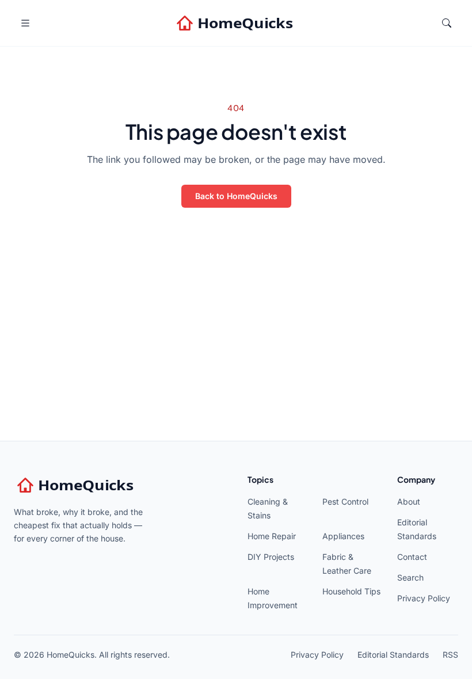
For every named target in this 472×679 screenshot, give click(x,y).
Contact (412, 557)
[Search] (446, 23)
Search (410, 577)
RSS (450, 654)
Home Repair (272, 536)
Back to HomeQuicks (236, 196)
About (408, 501)
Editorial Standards (393, 654)
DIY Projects (271, 557)
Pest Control (345, 501)
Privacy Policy (423, 598)
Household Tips (351, 591)
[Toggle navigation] (25, 23)
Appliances (343, 536)
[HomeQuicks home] (236, 23)
